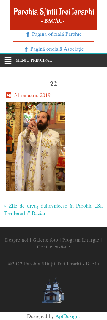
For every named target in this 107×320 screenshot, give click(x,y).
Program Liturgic (80, 239)
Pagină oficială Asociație (56, 48)
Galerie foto (45, 239)
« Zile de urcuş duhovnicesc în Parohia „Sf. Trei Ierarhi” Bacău (53, 209)
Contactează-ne (53, 246)
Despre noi (17, 239)
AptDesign (66, 315)
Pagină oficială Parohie (56, 33)
